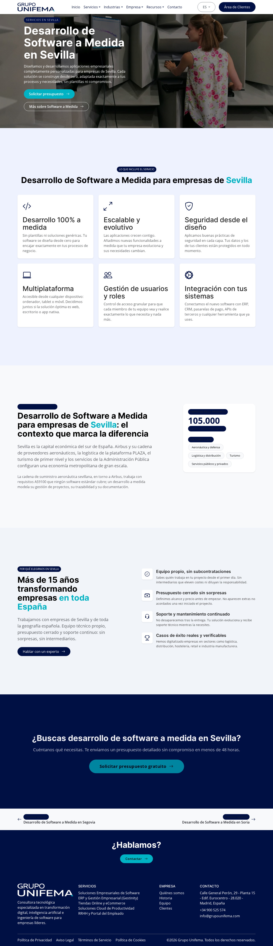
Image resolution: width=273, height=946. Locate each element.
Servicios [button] (91, 7)
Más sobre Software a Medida (53, 106)
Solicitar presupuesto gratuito (134, 766)
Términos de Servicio (94, 940)
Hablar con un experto (41, 651)
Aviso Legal (65, 940)
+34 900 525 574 (212, 910)
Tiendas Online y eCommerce (101, 903)
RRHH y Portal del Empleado (101, 913)
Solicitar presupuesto (46, 94)
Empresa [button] (133, 7)
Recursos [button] (154, 7)
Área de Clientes (237, 7)
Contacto (174, 7)
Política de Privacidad (34, 940)
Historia (165, 898)
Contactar (134, 859)
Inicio (76, 7)
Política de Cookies (131, 940)
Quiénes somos (171, 893)
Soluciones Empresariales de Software (109, 893)
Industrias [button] (112, 7)
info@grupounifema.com (220, 916)
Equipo (165, 903)
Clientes (165, 908)
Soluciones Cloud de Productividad (106, 908)
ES (205, 7)
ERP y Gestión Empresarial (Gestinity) (108, 898)
